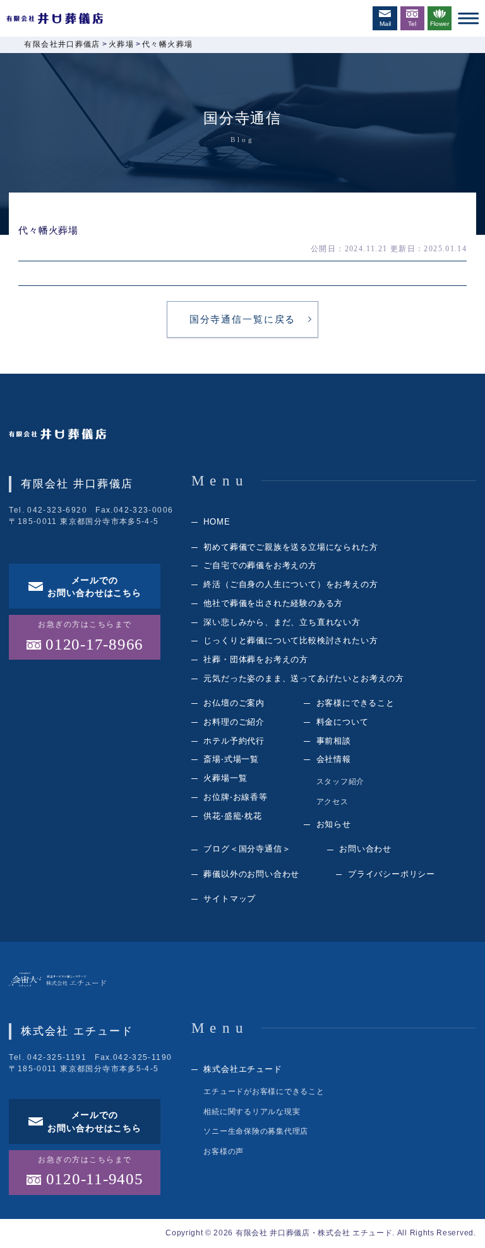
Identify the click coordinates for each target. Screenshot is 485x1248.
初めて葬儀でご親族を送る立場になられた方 (290, 547)
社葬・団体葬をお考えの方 (255, 659)
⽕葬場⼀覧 (225, 778)
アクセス (332, 801)
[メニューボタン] (468, 18)
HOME (216, 521)
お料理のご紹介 (234, 722)
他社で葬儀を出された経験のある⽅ (273, 603)
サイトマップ (229, 898)
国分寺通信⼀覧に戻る (242, 319)
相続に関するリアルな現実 (251, 1111)
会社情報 (333, 759)
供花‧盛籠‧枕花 (232, 816)
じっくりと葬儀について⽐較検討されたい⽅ (290, 640)
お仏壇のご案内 (234, 703)
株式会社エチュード (242, 1069)
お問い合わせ (365, 848)
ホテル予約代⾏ (234, 741)
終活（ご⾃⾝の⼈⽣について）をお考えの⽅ (290, 584)
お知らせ (333, 824)
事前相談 (333, 741)
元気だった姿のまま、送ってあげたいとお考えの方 (303, 678)
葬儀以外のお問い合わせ (251, 874)
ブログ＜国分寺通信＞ (246, 848)
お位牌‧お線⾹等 (235, 797)
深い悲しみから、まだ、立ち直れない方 (282, 622)
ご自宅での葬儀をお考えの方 (259, 565)
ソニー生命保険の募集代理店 (255, 1131)
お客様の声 (223, 1151)
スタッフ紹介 (340, 781)
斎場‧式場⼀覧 (231, 759)
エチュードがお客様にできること (263, 1091)
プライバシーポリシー (391, 874)
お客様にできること (355, 703)
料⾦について (342, 722)
